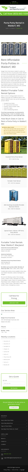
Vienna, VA (5, 362)
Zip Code (5, 380)
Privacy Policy (7, 469)
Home (7, 28)
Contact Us (3, 441)
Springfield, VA (6, 346)
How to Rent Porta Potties (7, 420)
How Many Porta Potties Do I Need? (9, 429)
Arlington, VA (6, 349)
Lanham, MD (6, 351)
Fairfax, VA (5, 354)
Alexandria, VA (6, 341)
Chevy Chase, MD (7, 357)
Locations (12, 28)
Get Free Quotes (14, 407)
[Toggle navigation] (25, 8)
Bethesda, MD (6, 359)
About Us (3, 438)
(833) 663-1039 (15, 3)
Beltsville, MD (6, 364)
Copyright (22, 469)
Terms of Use (15, 469)
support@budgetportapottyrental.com (13, 457)
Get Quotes (14, 388)
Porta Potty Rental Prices (7, 423)
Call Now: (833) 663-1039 (15, 13)
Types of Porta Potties (6, 426)
